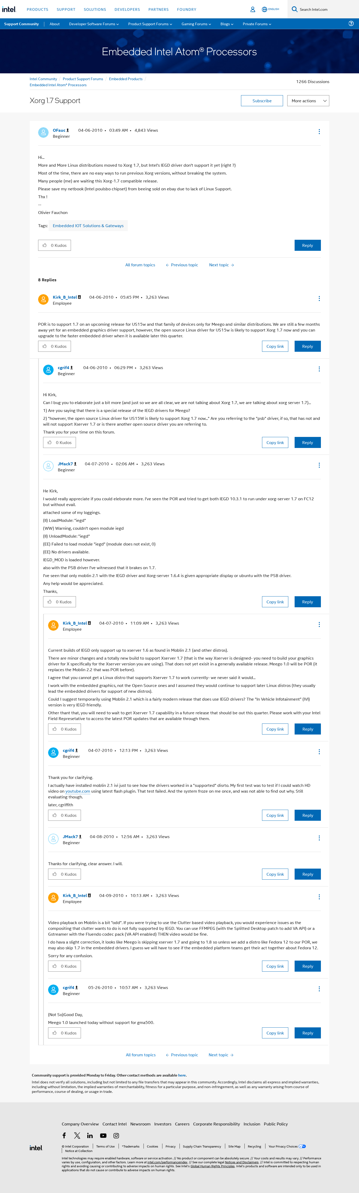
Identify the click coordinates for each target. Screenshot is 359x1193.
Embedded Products (126, 78)
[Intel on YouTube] (103, 1136)
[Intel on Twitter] (77, 1136)
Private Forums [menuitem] (255, 23)
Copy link (275, 346)
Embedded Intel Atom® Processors (58, 84)
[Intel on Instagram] (116, 1136)
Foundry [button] (187, 9)
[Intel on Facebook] (64, 1136)
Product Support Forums (83, 78)
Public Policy (276, 1124)
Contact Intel (114, 1124)
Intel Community (43, 78)
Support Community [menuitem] (21, 24)
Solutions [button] (95, 9)
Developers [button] (127, 9)
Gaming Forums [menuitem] (195, 23)
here (182, 1075)
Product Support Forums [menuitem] (148, 23)
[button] (318, 131)
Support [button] (66, 9)
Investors (162, 1124)
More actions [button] (304, 101)
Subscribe (262, 101)
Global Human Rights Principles (213, 1165)
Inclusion (252, 1124)
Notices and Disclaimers (242, 1161)
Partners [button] (158, 9)
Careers (182, 1124)
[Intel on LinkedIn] (90, 1136)
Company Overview (80, 1124)
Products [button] (37, 9)
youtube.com (77, 791)
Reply (307, 245)
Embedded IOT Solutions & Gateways (88, 225)
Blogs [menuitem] (225, 23)
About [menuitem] (55, 23)
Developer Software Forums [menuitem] (92, 23)
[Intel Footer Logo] (36, 1147)
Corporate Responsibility (216, 1124)
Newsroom (140, 1124)
